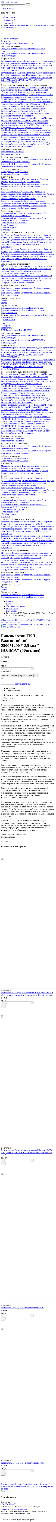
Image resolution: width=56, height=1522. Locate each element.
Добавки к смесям (28, 235)
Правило (44, 179)
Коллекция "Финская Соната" (36, 113)
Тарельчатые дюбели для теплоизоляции (28, 196)
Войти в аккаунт (10, 39)
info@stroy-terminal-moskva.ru (14, 1509)
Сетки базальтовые (9, 225)
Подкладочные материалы (12, 97)
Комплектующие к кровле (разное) (33, 92)
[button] (28, 1477)
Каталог (10, 604)
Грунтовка (19, 152)
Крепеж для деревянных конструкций (23, 192)
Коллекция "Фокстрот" (11, 116)
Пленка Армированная (11, 308)
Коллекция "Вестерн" (43, 87)
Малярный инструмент (11, 179)
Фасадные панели (9, 49)
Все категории (7, 1484)
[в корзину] (3, 1006)
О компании (48, 25)
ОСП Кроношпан (31, 159)
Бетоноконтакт (8, 152)
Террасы (47, 288)
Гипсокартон (7, 216)
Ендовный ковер (26, 87)
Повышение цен (8, 28)
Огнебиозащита (9, 227)
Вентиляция (27, 116)
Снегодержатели (38, 109)
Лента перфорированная (35, 194)
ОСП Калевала (16, 159)
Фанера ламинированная (19, 162)
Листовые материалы (16, 606)
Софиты (39, 102)
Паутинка (5, 230)
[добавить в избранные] (36, 675)
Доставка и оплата (25, 25)
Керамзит (48, 235)
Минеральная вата (30, 268)
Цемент (9, 244)
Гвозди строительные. (11, 191)
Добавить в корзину (10, 676)
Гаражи (17, 288)
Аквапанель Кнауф (9, 213)
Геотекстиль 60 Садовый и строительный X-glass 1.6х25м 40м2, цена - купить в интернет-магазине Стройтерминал (26, 1151)
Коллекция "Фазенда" (10, 111)
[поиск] (28, 5)
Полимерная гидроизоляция (38, 63)
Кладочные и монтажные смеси (23, 237)
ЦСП (15, 216)
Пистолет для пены (30, 179)
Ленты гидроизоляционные (13, 63)
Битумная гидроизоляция (12, 61)
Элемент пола (24, 216)
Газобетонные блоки (10, 235)
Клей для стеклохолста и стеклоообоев (22, 240)
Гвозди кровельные (9, 87)
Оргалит (5, 159)
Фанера (4, 162)
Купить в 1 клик (26, 676)
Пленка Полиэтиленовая (33, 308)
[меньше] (3, 669)
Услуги (4, 300)
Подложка (14, 271)
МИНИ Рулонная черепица (41, 94)
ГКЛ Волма (11, 611)
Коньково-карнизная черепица (14, 94)
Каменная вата (15, 268)
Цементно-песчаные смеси (25, 244)
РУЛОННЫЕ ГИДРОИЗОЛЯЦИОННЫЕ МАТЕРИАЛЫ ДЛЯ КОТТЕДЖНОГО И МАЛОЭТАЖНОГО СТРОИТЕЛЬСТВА (26, 68)
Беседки (9, 288)
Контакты (38, 25)
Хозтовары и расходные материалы (24, 181)
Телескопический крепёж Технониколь (18, 198)
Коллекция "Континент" (21, 104)
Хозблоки (38, 288)
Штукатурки (6, 247)
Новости (12, 25)
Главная (10, 601)
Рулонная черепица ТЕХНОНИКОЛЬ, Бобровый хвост (21, 98)
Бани (3, 288)
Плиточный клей (30, 242)
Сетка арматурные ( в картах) (14, 223)
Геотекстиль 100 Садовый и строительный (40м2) (23, 1308)
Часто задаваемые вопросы (22, 1486)
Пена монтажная (14, 242)
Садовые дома (27, 288)
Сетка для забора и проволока (14, 171)
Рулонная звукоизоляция (30, 271)
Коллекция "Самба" (17, 106)
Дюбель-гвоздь (27, 191)
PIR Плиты (6, 266)
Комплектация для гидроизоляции (39, 61)
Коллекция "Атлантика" (12, 113)
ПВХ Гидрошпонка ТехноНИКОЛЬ (17, 43)
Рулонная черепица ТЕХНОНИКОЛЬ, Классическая (22, 107)
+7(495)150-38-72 (8, 8)
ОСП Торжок (45, 159)
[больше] (31, 669)
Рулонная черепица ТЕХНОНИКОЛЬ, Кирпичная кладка (25, 100)
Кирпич (4, 237)
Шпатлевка (42, 244)
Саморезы (5, 196)
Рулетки (4, 181)
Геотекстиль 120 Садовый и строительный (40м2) (23, 1463)
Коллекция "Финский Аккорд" (34, 111)
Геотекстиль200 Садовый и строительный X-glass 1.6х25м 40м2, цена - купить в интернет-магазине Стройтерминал (27, 994)
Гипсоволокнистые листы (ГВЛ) (32, 213)
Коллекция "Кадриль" (28, 90)
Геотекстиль (6, 41)
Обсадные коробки (9, 290)
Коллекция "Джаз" (9, 90)
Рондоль (50, 194)
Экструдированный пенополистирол (17, 273)
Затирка (39, 235)
